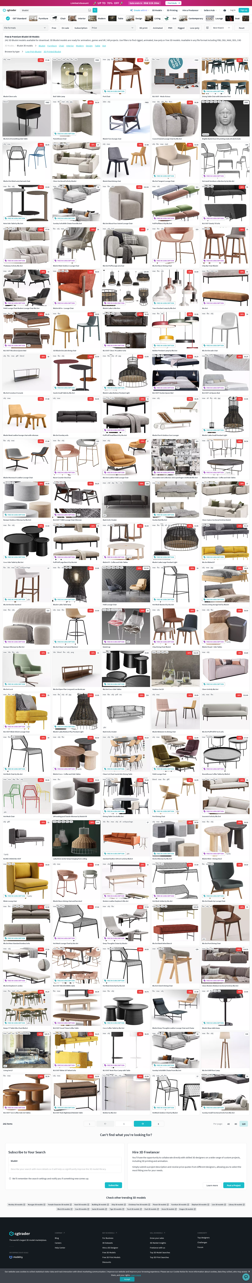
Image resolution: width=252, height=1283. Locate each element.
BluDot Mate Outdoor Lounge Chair (66, 266)
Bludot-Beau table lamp (211, 1028)
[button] (89, 10)
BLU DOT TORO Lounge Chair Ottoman (67, 520)
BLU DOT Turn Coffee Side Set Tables (16, 1113)
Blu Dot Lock (8, 689)
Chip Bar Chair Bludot (210, 266)
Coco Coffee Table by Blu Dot (113, 1028)
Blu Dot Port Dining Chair (211, 943)
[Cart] (224, 10)
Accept (127, 1279)
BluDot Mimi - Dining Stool (212, 859)
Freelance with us (157, 1247)
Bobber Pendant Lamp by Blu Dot (164, 350)
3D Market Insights (158, 1243)
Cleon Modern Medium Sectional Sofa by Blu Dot (220, 986)
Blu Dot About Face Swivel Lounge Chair (118, 223)
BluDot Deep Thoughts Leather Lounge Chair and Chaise (173, 1028)
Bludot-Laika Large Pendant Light (164, 562)
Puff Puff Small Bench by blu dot (115, 435)
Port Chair (106, 96)
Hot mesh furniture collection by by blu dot (218, 181)
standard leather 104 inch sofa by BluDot (118, 859)
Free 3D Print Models (111, 1257)
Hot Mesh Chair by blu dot (12, 774)
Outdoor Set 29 (158, 689)
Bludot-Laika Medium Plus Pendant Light (68, 732)
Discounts (106, 1262)
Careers (58, 1243)
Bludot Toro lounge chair (112, 139)
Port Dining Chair (158, 816)
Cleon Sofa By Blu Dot (210, 689)
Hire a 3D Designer (110, 1247)
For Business (107, 1238)
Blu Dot (205, 308)
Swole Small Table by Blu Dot (64, 393)
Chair (61, 45)
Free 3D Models (109, 1252)
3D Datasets (107, 1243)
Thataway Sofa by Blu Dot (13, 266)
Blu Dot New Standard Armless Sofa (16, 943)
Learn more (136, 1275)
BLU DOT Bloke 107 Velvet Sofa (64, 1070)
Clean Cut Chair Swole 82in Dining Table (117, 774)
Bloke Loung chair (10, 901)
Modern (80, 45)
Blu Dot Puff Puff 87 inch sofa (213, 732)
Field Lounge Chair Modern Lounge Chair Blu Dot (21, 308)
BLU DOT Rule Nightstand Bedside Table (68, 1113)
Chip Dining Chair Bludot (161, 647)
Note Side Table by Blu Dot (13, 223)
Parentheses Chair (59, 139)
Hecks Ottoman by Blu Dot (162, 859)
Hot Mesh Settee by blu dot (162, 901)
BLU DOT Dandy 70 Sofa (211, 223)
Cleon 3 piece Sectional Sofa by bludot (216, 520)
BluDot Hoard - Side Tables (212, 647)
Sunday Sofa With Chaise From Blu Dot (67, 223)
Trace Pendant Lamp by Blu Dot (164, 308)
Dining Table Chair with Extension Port (216, 96)
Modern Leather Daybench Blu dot (115, 901)
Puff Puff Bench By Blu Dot (162, 223)
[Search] (95, 10)
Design (89, 45)
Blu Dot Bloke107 (208, 562)
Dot (104, 45)
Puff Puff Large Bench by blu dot (65, 562)
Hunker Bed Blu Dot (159, 520)
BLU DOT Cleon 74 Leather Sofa (114, 350)
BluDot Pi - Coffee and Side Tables (115, 562)
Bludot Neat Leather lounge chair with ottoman (20, 435)
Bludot (42, 45)
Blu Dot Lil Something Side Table (15, 139)
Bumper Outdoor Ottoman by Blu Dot (17, 520)
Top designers (203, 1237)
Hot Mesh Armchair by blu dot (114, 986)
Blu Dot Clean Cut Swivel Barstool (65, 647)
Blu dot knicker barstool (12, 604)
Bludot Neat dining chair (112, 181)
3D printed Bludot (52, 51)
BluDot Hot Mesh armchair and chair (16, 181)
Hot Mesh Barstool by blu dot (163, 604)
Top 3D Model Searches (160, 1252)
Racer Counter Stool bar (62, 477)
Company (58, 1233)
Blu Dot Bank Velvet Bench (162, 943)
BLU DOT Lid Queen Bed (211, 393)
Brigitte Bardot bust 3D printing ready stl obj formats (221, 139)
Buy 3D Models (108, 1233)
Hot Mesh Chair (9, 816)
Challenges (202, 1242)
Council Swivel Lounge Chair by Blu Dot (167, 139)
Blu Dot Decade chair (210, 350)
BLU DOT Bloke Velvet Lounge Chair (16, 732)
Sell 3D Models (156, 1233)
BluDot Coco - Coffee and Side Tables (66, 774)
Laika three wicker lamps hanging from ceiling (70, 859)
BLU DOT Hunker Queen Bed (162, 393)
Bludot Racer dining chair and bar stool (67, 901)
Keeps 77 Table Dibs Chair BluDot (15, 1028)
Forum (200, 1247)
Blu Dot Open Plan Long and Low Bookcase (69, 689)
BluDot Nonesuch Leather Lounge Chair (18, 477)
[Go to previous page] (105, 1124)
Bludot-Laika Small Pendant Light (214, 435)
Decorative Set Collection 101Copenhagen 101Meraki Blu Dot (175, 477)
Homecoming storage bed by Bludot (215, 604)
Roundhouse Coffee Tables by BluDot (216, 774)
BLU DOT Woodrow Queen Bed (14, 350)
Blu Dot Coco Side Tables (112, 689)
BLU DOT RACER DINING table (64, 986)
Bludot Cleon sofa (10, 96)
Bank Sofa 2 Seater (110, 732)
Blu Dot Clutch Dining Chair (162, 986)
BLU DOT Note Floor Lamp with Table (116, 1070)
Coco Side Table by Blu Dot (13, 562)
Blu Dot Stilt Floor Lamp (211, 1070)
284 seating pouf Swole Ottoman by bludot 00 (70, 816)
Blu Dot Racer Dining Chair (162, 266)
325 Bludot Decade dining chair (64, 350)
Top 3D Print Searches (159, 1257)
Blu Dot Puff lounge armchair (113, 266)
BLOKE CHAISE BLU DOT (12, 859)
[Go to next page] (142, 1124)
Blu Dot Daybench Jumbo (13, 986)
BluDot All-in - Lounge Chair (63, 308)
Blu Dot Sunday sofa (60, 435)
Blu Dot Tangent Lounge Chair (163, 181)
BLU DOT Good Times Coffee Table (66, 1028)
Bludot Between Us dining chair (164, 732)
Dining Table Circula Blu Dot (113, 816)
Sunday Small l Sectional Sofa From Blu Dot (218, 1113)
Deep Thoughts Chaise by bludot (115, 943)
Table (97, 45)
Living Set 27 (8, 1070)
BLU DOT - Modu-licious (161, 96)
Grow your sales (157, 1238)
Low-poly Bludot (33, 51)
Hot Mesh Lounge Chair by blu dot (65, 943)
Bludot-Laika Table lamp (62, 604)
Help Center (60, 1247)
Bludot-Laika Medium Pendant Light (116, 393)
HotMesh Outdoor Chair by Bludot (165, 1113)
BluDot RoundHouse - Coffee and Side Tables (219, 477)
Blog (57, 1238)
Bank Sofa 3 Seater (110, 520)
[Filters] (207, 28)
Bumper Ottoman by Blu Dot (13, 647)
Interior (70, 45)
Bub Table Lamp (59, 96)
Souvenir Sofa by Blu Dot (211, 816)
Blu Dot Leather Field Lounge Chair (115, 477)
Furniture (52, 45)
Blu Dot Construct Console (13, 393)
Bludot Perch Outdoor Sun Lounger (165, 435)
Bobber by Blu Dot (109, 1113)
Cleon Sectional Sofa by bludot (64, 181)
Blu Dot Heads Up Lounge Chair (213, 901)
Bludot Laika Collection (111, 308)
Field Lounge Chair (110, 604)
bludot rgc (107, 647)
